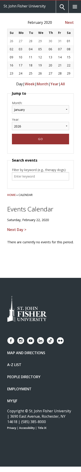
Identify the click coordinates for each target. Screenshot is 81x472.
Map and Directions (26, 352)
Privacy (11, 428)
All (63, 83)
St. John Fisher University (25, 6)
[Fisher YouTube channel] (30, 340)
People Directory (23, 376)
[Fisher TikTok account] (50, 340)
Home (11, 195)
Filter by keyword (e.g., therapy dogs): (39, 170)
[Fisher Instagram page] (20, 340)
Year (54, 83)
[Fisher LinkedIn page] (40, 340)
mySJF (12, 400)
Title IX (42, 428)
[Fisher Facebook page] (10, 340)
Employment (19, 388)
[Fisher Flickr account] (60, 340)
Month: (17, 103)
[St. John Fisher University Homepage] (27, 309)
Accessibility (27, 428)
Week (30, 83)
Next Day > (16, 229)
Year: (15, 119)
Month (42, 83)
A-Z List (14, 364)
